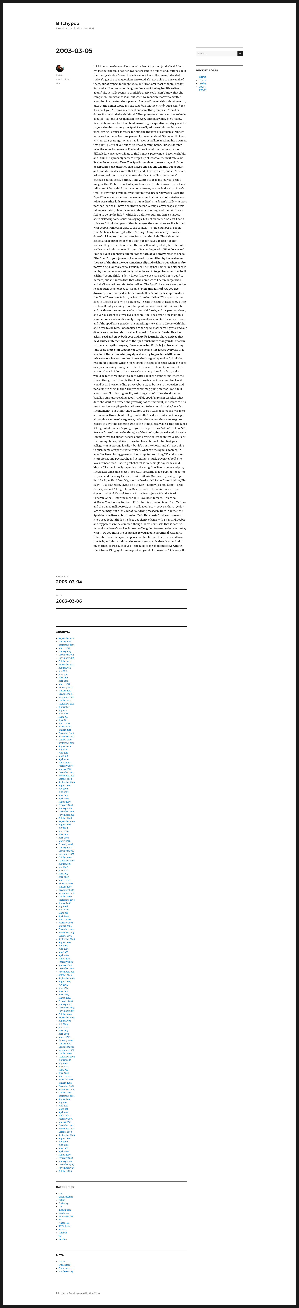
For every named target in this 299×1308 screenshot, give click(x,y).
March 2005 (65, 958)
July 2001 (63, 1102)
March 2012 (64, 684)
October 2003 (65, 1014)
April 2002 (64, 1073)
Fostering (63, 1203)
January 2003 (65, 1043)
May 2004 (63, 991)
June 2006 (64, 909)
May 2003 (63, 1030)
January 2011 (65, 730)
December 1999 (66, 1164)
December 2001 (66, 1086)
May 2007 (63, 873)
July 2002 (63, 1063)
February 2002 (66, 1079)
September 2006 (67, 900)
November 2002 (66, 1050)
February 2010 (66, 766)
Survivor (63, 1232)
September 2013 (66, 645)
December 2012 (66, 654)
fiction (62, 1200)
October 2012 (65, 661)
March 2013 (64, 648)
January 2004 (65, 1004)
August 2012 (65, 668)
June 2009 (64, 792)
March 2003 (64, 1037)
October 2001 (65, 1092)
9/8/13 (202, 86)
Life (58, 83)
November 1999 (66, 1168)
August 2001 (65, 1099)
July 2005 (63, 945)
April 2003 (64, 1034)
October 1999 (65, 1171)
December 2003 (66, 1007)
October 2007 (65, 857)
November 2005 (66, 932)
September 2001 (66, 1096)
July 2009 (63, 788)
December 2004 (66, 968)
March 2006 (65, 919)
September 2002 (67, 1056)
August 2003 (65, 1020)
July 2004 (63, 985)
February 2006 (66, 922)
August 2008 (65, 824)
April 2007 (64, 877)
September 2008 (67, 821)
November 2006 (66, 893)
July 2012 (63, 671)
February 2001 (66, 1119)
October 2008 (65, 818)
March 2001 (64, 1115)
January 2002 (65, 1083)
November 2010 (66, 736)
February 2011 (65, 726)
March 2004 (65, 998)
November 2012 (66, 658)
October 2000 (65, 1132)
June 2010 (63, 752)
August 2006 (65, 903)
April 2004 (64, 994)
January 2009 (65, 808)
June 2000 (64, 1145)
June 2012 (63, 674)
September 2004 (67, 978)
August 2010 (65, 746)
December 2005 (66, 929)
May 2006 (63, 913)
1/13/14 (202, 80)
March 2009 (65, 802)
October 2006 (65, 896)
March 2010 (64, 762)
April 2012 (64, 681)
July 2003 (63, 1024)
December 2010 (66, 733)
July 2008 (63, 828)
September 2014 (66, 638)
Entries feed (64, 1265)
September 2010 (66, 743)
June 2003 (63, 1027)
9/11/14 (202, 77)
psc (60, 1219)
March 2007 (65, 880)
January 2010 (65, 769)
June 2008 (64, 831)
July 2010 (63, 749)
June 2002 (64, 1066)
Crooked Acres (66, 1196)
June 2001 (63, 1105)
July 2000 (63, 1141)
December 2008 (66, 811)
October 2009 (65, 779)
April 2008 (64, 837)
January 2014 (65, 641)
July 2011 (63, 710)
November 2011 (66, 697)
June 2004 (64, 988)
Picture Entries (66, 1216)
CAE (60, 1193)
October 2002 (65, 1053)
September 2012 (66, 664)
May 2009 (63, 795)
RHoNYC (63, 1229)
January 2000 (65, 1161)
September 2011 (66, 703)
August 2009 (65, 785)
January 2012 (65, 690)
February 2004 (66, 1001)
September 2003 (67, 1017)
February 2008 (66, 844)
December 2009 (66, 772)
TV (60, 1236)
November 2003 (66, 1011)
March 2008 (65, 841)
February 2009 (66, 805)
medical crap (65, 1210)
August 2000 (65, 1138)
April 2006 (64, 916)
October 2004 (65, 975)
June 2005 (64, 949)
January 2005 (65, 965)
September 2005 (67, 939)
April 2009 (64, 798)
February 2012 (66, 687)
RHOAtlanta (64, 1226)
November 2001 (66, 1089)
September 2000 (67, 1135)
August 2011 (64, 707)
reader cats (64, 1223)
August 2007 (65, 864)
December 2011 (66, 694)
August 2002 (65, 1060)
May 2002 (63, 1069)
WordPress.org (66, 1271)
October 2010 (65, 739)
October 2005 (65, 936)
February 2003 (66, 1040)
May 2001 (63, 1109)
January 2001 (65, 1122)
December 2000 (66, 1125)
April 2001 (64, 1112)
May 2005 (63, 952)
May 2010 (63, 756)
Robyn (59, 75)
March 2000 (65, 1154)
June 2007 (64, 870)
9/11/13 (202, 83)
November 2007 (66, 854)
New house (64, 1213)
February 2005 (66, 962)
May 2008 (63, 834)
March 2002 (65, 1076)
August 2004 (65, 981)
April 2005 (64, 955)
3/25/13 (202, 90)
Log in (62, 1261)
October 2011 (65, 700)
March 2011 (64, 723)
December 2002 (66, 1047)
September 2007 (67, 860)
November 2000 (66, 1128)
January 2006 (65, 926)
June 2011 (63, 713)
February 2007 (66, 883)
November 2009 (66, 775)
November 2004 (66, 971)
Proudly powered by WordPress (84, 1293)
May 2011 (63, 717)
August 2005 (65, 942)
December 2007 (66, 851)
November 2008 (66, 815)
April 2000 (64, 1151)
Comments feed (66, 1268)
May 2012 (63, 677)
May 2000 (63, 1148)
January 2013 (65, 651)
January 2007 (65, 886)
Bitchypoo (67, 23)
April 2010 (64, 759)
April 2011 (63, 720)
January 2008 (65, 847)
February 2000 (66, 1158)
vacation (63, 1239)
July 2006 (63, 906)
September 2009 (67, 782)
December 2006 (66, 890)
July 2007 (63, 867)
